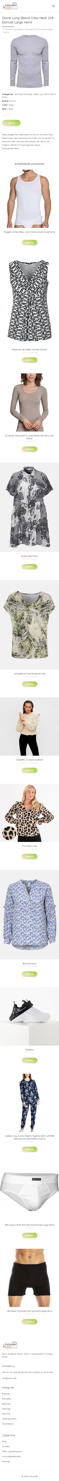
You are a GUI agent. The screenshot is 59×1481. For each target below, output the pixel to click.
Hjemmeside (8, 26)
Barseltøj (6, 1398)
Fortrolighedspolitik (11, 1456)
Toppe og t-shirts (41, 94)
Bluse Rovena (29, 963)
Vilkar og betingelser (12, 1451)
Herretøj (18, 94)
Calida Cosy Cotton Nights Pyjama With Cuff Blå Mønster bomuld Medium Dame (29, 1137)
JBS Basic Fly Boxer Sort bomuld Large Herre (29, 1311)
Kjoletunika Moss (29, 556)
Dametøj (27, 94)
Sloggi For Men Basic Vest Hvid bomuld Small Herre (29, 232)
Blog (4, 1441)
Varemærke (8, 1423)
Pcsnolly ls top (29, 846)
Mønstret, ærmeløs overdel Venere (29, 349)
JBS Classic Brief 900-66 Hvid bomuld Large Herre (29, 1225)
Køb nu (11, 123)
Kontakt (6, 1446)
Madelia (29, 1049)
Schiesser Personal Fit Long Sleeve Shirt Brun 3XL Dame (29, 437)
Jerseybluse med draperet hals (29, 673)
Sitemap (6, 1461)
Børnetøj (6, 1403)
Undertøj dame (9, 1418)
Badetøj (6, 1393)
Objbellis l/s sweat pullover (29, 759)
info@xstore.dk (9, 1378)
